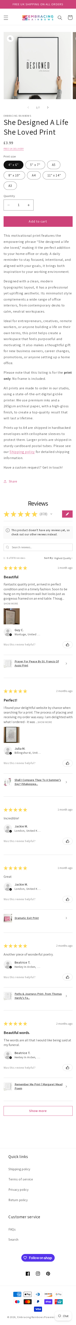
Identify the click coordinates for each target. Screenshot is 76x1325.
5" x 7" (35, 165)
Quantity (9, 196)
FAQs (12, 1229)
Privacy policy (18, 1189)
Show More (11, 603)
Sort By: (49, 557)
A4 (34, 175)
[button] (6, 17)
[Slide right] (47, 107)
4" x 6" (13, 165)
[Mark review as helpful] (67, 644)
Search (13, 1239)
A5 (54, 165)
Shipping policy (22, 451)
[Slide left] (28, 107)
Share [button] (13, 481)
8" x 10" (14, 175)
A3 (10, 185)
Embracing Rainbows (30, 1317)
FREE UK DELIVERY (14, 148)
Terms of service (20, 1179)
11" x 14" (54, 175)
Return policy (18, 1200)
